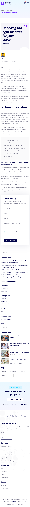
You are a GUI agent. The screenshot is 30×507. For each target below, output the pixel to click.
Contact (3, 485)
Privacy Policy (5, 488)
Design (4, 298)
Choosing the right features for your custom (14, 277)
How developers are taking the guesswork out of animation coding (15, 266)
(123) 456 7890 (21, 405)
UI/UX (10, 375)
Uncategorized (6, 304)
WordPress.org (6, 319)
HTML (3, 375)
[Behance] (25, 416)
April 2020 (5, 288)
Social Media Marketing (7, 461)
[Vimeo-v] (18, 416)
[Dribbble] (21, 416)
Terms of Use (4, 491)
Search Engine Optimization (8, 455)
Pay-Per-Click (5, 458)
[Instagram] (16, 416)
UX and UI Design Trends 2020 (10, 270)
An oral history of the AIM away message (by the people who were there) (15, 273)
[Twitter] (7, 416)
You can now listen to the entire (18, 336)
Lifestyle (8, 10)
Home (2, 10)
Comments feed (6, 316)
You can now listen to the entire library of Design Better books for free (14, 261)
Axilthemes (13, 501)
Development (13, 371)
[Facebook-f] (4, 416)
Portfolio (3, 474)
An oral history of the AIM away (18, 360)
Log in (4, 311)
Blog (2, 468)
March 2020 (5, 291)
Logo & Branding (5, 446)
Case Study (4, 471)
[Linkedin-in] (13, 416)
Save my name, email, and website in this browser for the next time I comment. (15, 234)
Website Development (7, 449)
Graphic (23, 371)
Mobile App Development (8, 452)
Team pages (4, 477)
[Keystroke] (8, 3)
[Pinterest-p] (10, 416)
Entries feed (5, 314)
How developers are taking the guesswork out (19, 344)
